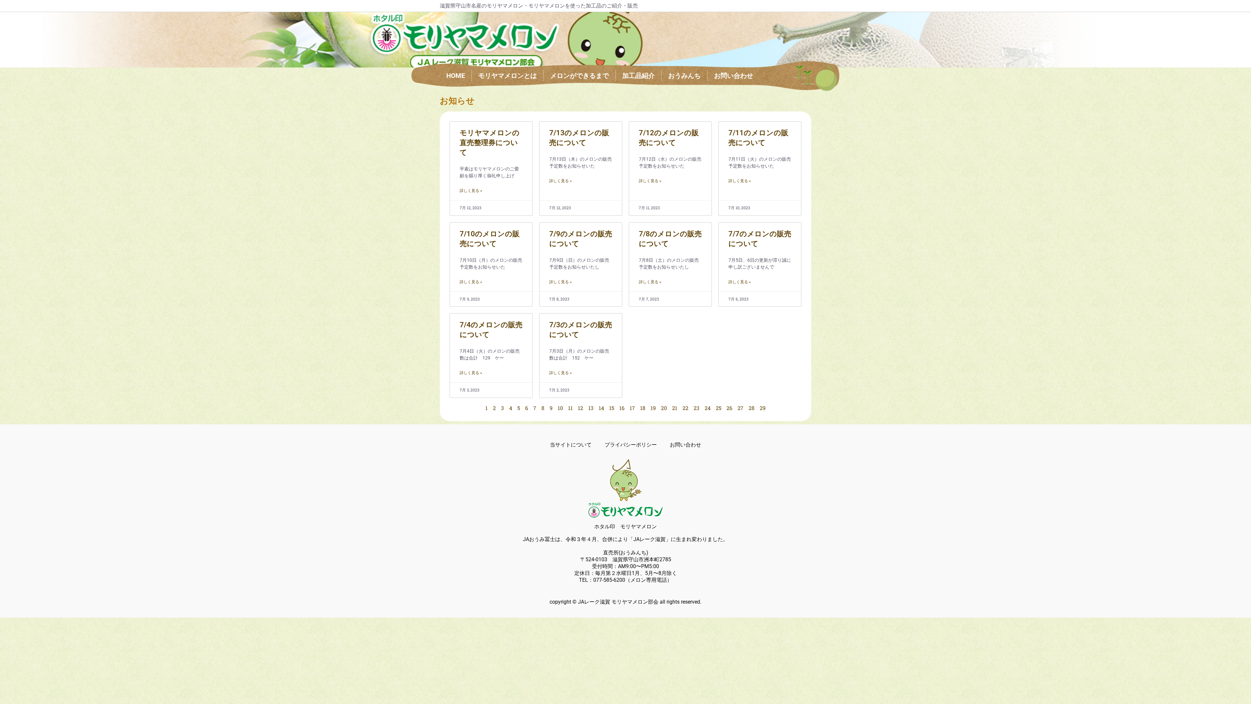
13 (591, 407)
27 (740, 407)
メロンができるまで (579, 76)
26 (729, 407)
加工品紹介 (638, 76)
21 (674, 407)
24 (708, 407)
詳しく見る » (471, 190)
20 (664, 407)
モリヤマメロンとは (507, 76)
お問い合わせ (733, 76)
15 (611, 407)
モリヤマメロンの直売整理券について (490, 142)
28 (752, 407)
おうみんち (684, 76)
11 (570, 407)
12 (580, 407)
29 (763, 407)
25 (718, 407)
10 (560, 407)
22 (685, 407)
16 (622, 407)
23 (696, 407)
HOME (455, 76)
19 (653, 407)
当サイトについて (571, 445)
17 (632, 407)
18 (642, 407)
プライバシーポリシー (631, 445)
